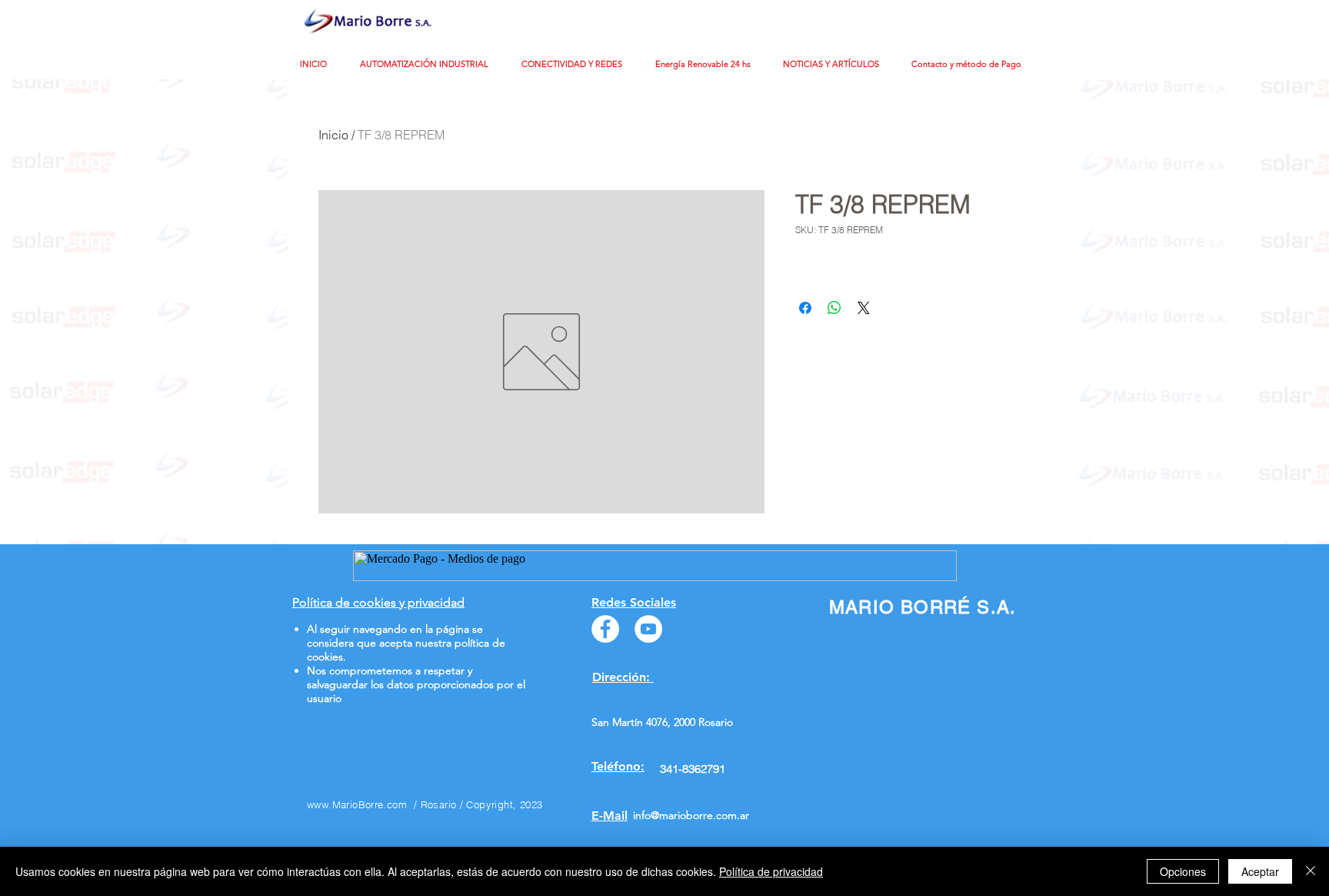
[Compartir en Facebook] (805, 308)
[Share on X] (863, 308)
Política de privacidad (771, 871)
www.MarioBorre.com (357, 804)
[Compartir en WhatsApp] (834, 308)
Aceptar (1260, 871)
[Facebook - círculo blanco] (605, 629)
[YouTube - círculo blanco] (648, 629)
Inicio (333, 134)
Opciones (1183, 871)
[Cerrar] (1310, 871)
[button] (429, 64)
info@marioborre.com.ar (691, 815)
